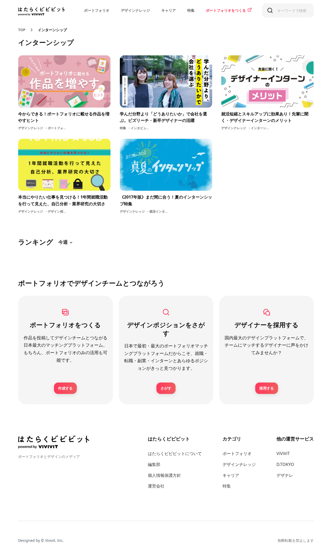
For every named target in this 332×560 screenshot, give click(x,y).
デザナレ (284, 475)
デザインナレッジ (135, 10)
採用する (266, 388)
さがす (166, 388)
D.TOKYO (285, 464)
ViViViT (283, 453)
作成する (65, 388)
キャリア (168, 10)
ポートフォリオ (96, 10)
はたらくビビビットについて (175, 453)
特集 (191, 10)
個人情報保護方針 (164, 475)
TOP (21, 29)
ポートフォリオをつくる (226, 10)
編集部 (154, 464)
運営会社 (156, 486)
